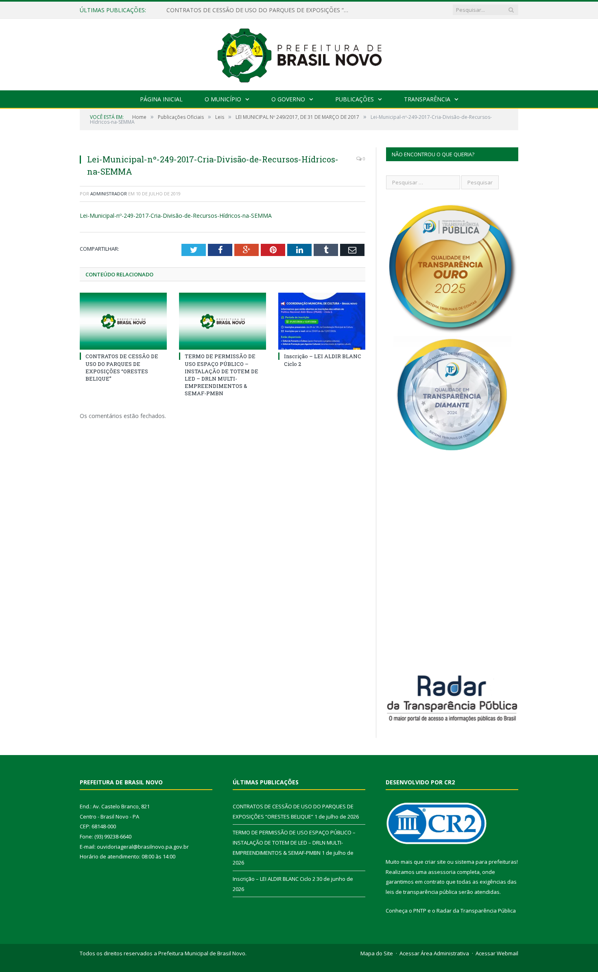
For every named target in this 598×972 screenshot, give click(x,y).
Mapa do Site (376, 953)
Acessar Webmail (497, 953)
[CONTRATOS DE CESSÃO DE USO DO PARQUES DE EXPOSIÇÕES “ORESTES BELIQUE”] (123, 321)
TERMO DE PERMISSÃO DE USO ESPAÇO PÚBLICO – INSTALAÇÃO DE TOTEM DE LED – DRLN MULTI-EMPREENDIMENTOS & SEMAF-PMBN (221, 374)
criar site (435, 861)
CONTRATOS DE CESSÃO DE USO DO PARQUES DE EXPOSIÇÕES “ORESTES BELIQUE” (260, 10)
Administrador (108, 193)
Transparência (427, 99)
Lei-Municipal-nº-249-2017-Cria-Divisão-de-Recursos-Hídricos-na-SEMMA (176, 215)
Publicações (354, 99)
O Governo (288, 99)
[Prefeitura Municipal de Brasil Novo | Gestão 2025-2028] (299, 52)
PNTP (419, 910)
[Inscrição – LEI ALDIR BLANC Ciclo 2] (321, 321)
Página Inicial (161, 99)
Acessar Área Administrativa (434, 953)
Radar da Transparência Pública (476, 910)
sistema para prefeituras (486, 861)
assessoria (442, 872)
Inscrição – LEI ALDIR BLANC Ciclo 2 (274, 878)
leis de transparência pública (421, 891)
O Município (223, 99)
